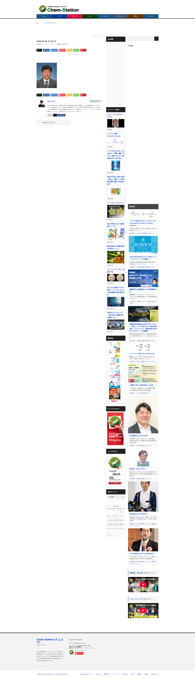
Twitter (132, 674)
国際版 (139, 674)
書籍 (135, 16)
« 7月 (108, 535)
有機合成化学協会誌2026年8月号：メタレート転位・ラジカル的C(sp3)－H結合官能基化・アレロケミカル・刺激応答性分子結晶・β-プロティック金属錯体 (143, 327)
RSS (46, 666)
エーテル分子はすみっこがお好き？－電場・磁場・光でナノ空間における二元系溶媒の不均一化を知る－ (115, 154)
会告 (149, 301)
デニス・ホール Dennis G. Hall (114, 116)
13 (115, 520)
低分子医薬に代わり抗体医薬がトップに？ (115, 225)
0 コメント (52, 44)
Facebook (61, 115)
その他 (138, 393)
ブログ (59, 16)
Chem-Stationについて (86, 674)
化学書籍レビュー (146, 393)
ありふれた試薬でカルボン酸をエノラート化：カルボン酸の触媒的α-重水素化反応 (115, 291)
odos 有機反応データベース (146, 233)
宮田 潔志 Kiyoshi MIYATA (138, 514)
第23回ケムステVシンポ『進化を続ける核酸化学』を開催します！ (115, 315)
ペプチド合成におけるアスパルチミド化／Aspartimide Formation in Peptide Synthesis (143, 223)
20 (115, 524)
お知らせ (98, 674)
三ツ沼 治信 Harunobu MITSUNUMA (142, 553)
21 (118, 524)
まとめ (151, 16)
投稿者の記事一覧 (95, 101)
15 (120, 520)
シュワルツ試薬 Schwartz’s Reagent (114, 135)
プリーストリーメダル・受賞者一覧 (115, 271)
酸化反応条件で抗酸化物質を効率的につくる (115, 247)
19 (113, 524)
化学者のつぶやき (149, 267)
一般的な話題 (140, 267)
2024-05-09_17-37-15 (48, 122)
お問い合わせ (154, 674)
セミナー (144, 301)
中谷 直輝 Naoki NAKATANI (139, 435)
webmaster (64, 44)
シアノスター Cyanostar (115, 203)
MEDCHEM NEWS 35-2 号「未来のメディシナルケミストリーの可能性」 (143, 258)
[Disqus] (70, 157)
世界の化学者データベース (144, 445)
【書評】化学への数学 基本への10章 (141, 385)
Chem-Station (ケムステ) (50, 641)
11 (111, 520)
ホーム (44, 16)
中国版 (146, 674)
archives (139, 301)
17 (108, 524)
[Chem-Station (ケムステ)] (58, 8)
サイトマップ (115, 674)
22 (120, 524)
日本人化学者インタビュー (144, 524)
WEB (50, 115)
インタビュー (105, 16)
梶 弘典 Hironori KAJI (137, 469)
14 (118, 520)
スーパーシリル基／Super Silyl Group (142, 353)
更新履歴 (106, 674)
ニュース (74, 16)
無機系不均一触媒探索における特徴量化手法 (143, 290)
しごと (90, 16)
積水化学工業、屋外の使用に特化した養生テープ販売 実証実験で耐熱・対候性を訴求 (115, 180)
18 (111, 524)
